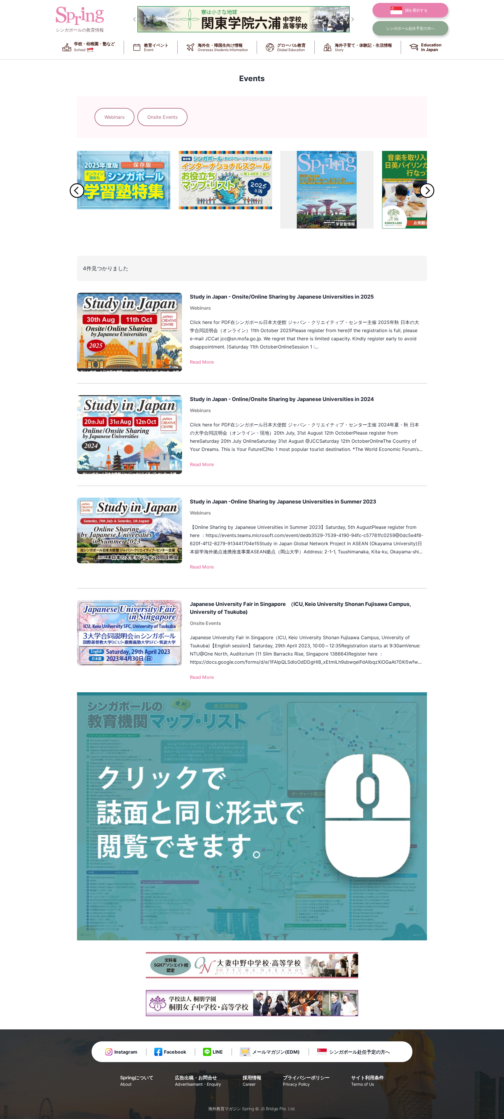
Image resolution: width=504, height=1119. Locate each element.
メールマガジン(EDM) (276, 1052)
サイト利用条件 (367, 1081)
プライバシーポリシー (306, 1081)
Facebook (175, 1052)
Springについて (136, 1081)
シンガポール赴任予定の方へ (359, 1052)
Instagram (125, 1052)
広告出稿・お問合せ (198, 1081)
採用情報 (252, 1081)
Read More (202, 362)
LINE (218, 1052)
